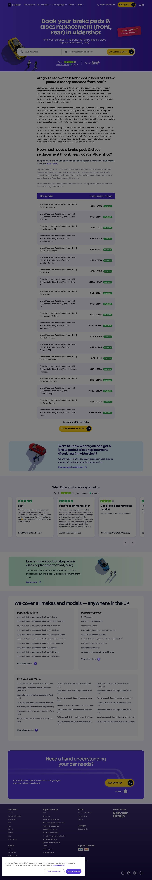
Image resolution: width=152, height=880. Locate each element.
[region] (43, 866)
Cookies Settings (54, 871)
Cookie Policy (58, 865)
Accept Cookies (74, 871)
